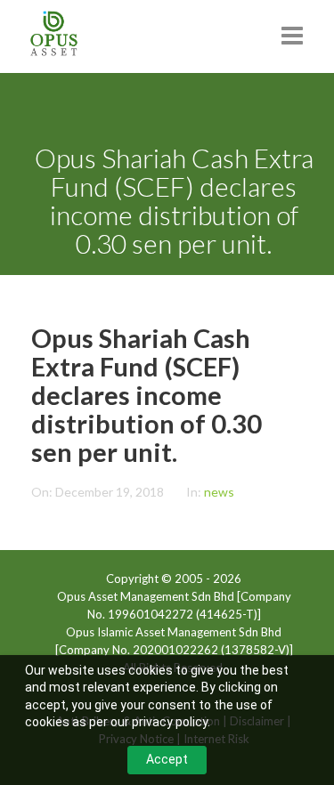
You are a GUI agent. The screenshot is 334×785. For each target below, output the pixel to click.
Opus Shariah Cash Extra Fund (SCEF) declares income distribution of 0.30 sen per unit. (146, 394)
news (219, 491)
